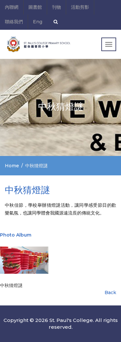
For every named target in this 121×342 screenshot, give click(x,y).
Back (110, 292)
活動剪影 (80, 7)
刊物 (56, 7)
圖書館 (35, 7)
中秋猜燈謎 (11, 285)
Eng (37, 22)
